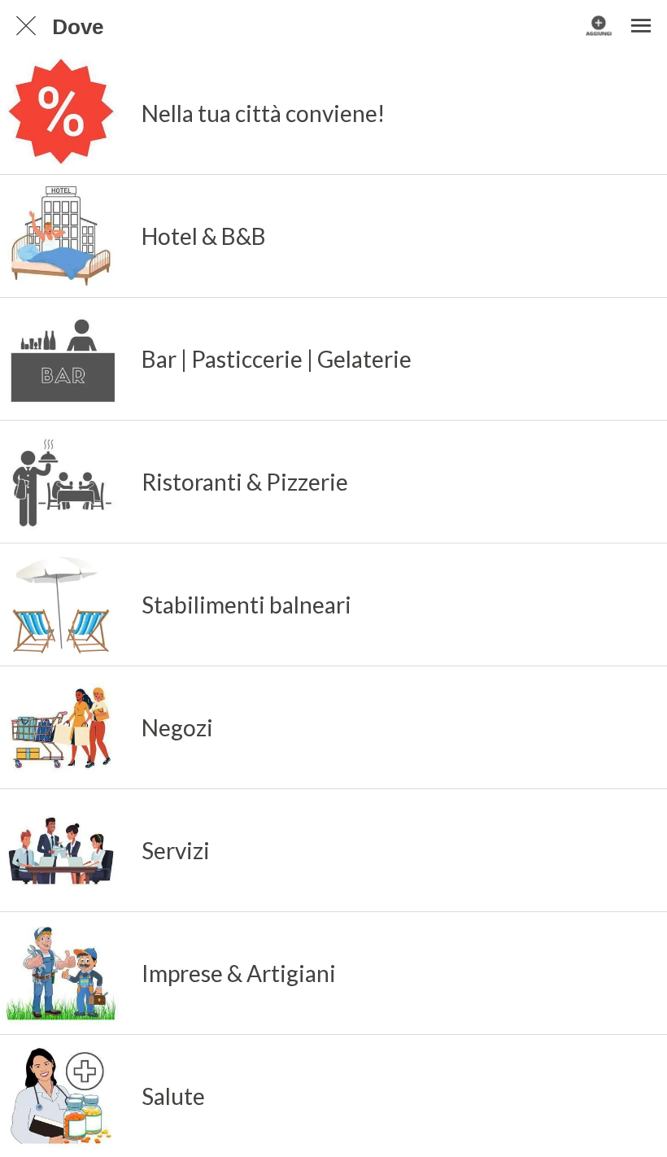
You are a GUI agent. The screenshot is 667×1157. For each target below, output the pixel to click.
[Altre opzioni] (640, 26)
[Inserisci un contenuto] (598, 26)
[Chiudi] (26, 26)
